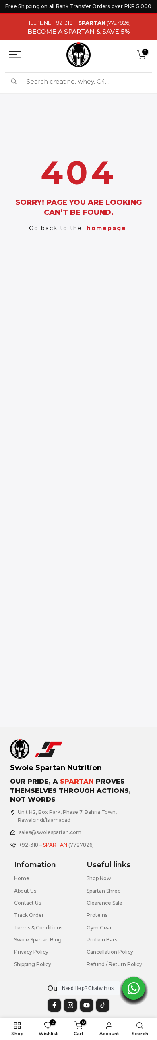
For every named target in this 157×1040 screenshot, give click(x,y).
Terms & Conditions (38, 927)
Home (21, 878)
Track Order (29, 915)
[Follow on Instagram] (70, 1005)
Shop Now (99, 878)
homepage (106, 228)
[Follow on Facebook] (54, 1005)
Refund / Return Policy (114, 964)
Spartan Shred (104, 891)
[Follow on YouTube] (86, 1005)
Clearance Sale (104, 903)
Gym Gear (99, 927)
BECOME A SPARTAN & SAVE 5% (78, 31)
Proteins (97, 915)
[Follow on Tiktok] (102, 1005)
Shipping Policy (32, 964)
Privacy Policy (31, 952)
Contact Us (27, 903)
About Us (25, 891)
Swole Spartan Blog (38, 940)
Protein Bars (102, 940)
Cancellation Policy (110, 952)
